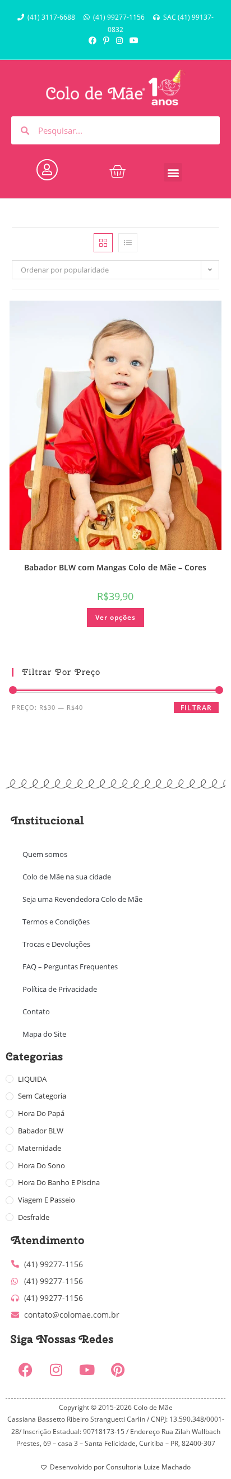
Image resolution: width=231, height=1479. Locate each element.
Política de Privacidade (59, 989)
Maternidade (39, 1148)
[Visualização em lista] (127, 242)
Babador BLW (40, 1131)
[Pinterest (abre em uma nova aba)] (106, 40)
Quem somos (44, 854)
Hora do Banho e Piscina (59, 1182)
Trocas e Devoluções (56, 944)
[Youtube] (87, 1370)
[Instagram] (56, 1370)
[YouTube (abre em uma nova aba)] (134, 40)
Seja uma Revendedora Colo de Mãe (82, 899)
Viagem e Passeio (46, 1200)
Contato (36, 1011)
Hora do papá (41, 1113)
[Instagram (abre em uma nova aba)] (119, 40)
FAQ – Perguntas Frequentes (70, 966)
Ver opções (115, 617)
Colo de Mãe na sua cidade (66, 877)
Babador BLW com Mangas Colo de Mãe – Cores (115, 567)
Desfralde (33, 1217)
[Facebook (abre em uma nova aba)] (94, 40)
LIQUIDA (32, 1079)
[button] (173, 172)
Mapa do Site (44, 1034)
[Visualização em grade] (103, 242)
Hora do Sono (41, 1165)
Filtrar (196, 708)
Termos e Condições (56, 922)
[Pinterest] (118, 1370)
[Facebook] (25, 1370)
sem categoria (42, 1096)
